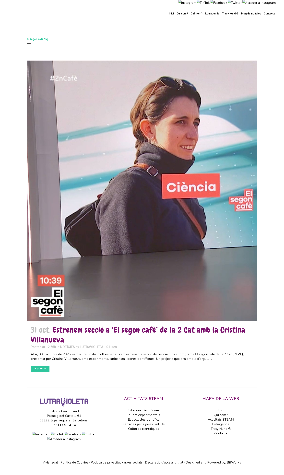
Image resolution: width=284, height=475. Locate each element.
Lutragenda (220, 424)
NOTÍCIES (67, 347)
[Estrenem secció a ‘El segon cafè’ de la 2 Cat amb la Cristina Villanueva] (142, 190)
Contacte (220, 433)
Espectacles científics (143, 419)
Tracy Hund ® (221, 429)
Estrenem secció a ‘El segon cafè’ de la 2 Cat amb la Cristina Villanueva (138, 335)
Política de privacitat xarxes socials (117, 462)
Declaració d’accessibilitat (164, 462)
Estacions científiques (144, 410)
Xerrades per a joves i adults (143, 424)
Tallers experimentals (143, 415)
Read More (40, 368)
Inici (221, 410)
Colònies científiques (143, 429)
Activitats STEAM (221, 419)
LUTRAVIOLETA (91, 347)
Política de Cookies (74, 462)
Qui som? (221, 415)
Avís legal (50, 462)
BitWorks (234, 462)
